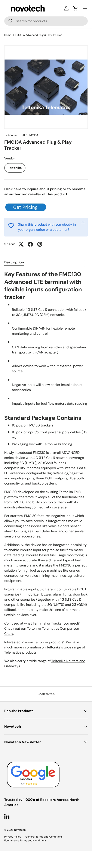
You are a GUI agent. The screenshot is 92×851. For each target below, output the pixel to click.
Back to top (46, 694)
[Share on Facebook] (30, 244)
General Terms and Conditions (43, 836)
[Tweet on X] (21, 244)
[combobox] (46, 21)
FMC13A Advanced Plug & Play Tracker (38, 35)
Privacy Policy (12, 836)
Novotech (20, 830)
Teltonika (10, 135)
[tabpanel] (46, 469)
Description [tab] (14, 262)
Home (7, 35)
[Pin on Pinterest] (40, 244)
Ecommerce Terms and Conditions (25, 840)
